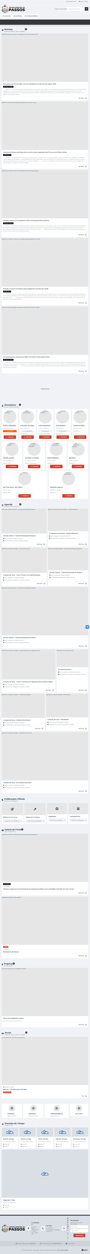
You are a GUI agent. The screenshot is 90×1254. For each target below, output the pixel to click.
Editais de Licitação (33, 817)
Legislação (52, 816)
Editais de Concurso (10, 817)
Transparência (75, 816)
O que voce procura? (61, 9)
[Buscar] (86, 9)
